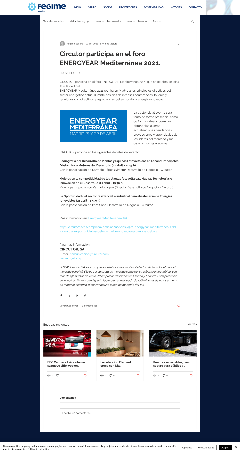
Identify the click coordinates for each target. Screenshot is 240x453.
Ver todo (192, 324)
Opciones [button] (187, 447)
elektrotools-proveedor (108, 21)
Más (155, 21)
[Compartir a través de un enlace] (85, 295)
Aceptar (225, 447)
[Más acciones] (178, 44)
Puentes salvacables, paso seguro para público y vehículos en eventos (171, 363)
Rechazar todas (206, 447)
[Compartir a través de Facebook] (61, 295)
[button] (192, 21)
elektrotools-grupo (80, 21)
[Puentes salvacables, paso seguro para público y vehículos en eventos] (173, 343)
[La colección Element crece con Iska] (120, 343)
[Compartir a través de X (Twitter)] (69, 295)
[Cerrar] (236, 447)
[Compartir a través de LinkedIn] (77, 295)
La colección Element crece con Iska (115, 363)
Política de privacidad (38, 449)
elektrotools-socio (137, 21)
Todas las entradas (53, 21)
